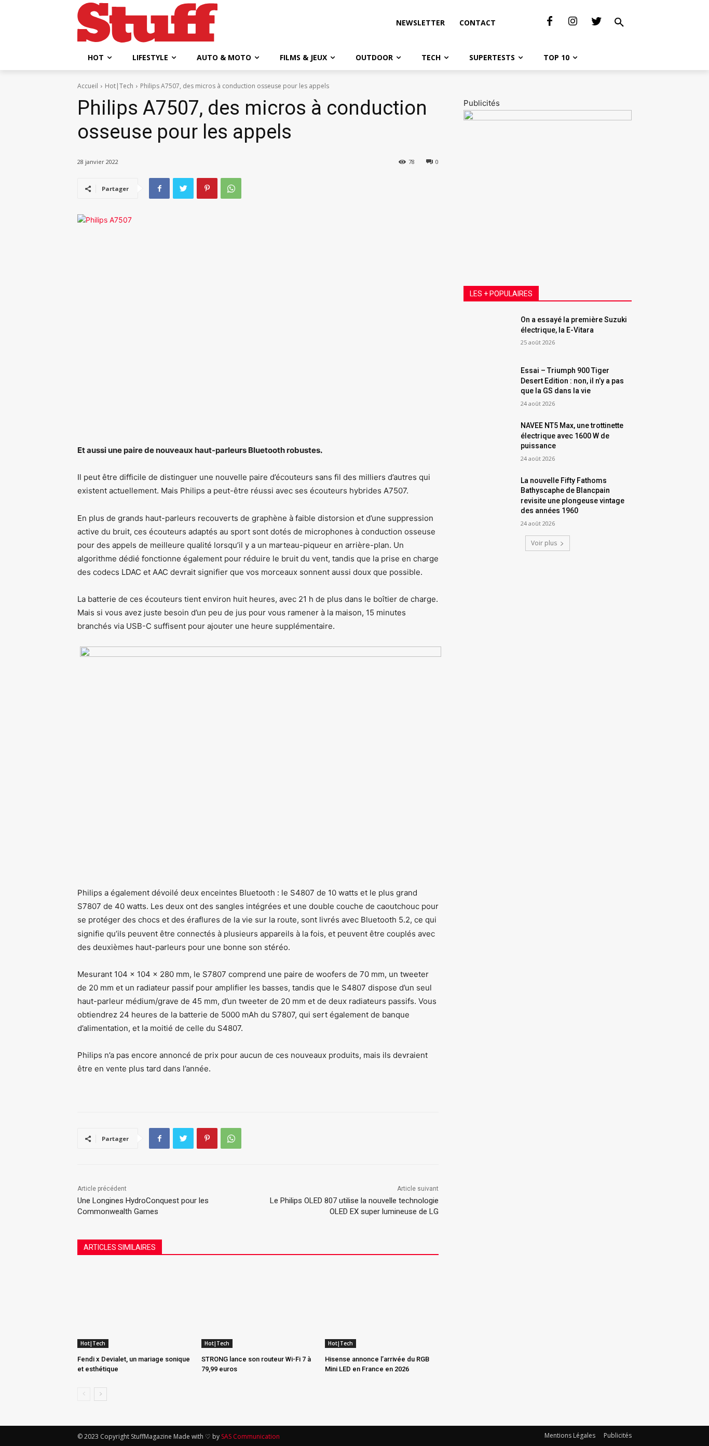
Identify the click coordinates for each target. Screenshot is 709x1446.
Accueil (87, 85)
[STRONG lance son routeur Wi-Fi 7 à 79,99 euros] (258, 1308)
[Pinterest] (207, 188)
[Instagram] (573, 21)
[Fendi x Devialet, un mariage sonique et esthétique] (134, 1308)
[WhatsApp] (231, 188)
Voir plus (544, 543)
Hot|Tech (119, 85)
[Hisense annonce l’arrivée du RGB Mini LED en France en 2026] (382, 1308)
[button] (619, 22)
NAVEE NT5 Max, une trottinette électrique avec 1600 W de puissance (572, 435)
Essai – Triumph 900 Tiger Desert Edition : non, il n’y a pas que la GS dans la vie (572, 380)
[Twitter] (596, 21)
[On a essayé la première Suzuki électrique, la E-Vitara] (488, 332)
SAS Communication (250, 1436)
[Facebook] (549, 21)
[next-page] (100, 1394)
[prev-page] (83, 1394)
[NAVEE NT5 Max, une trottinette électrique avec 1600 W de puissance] (488, 438)
